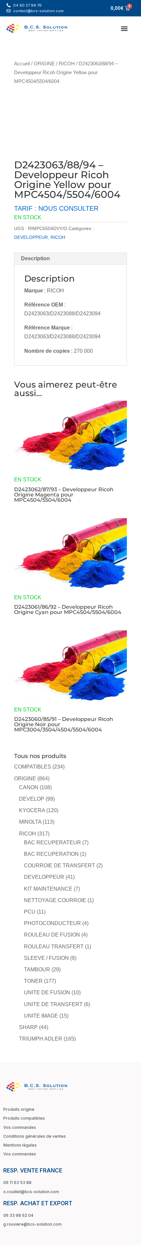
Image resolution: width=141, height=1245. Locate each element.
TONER (33, 981)
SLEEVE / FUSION (46, 958)
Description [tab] (35, 258)
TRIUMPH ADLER (40, 1039)
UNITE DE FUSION (47, 992)
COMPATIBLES (32, 767)
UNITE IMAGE (41, 1016)
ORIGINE (44, 63)
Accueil (22, 63)
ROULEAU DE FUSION (52, 935)
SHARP (28, 1027)
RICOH (67, 63)
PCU (29, 912)
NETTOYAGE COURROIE (55, 900)
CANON (28, 787)
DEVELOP (31, 799)
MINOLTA (30, 822)
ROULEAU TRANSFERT (54, 946)
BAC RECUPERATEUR (52, 842)
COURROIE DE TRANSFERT (59, 865)
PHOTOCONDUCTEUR (52, 923)
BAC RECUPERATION (51, 854)
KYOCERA (32, 810)
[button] (124, 28)
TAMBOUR (37, 969)
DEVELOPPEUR (31, 237)
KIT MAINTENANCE (48, 889)
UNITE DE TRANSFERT (53, 1004)
